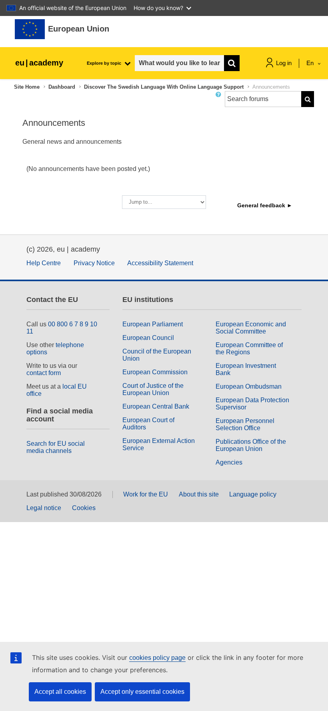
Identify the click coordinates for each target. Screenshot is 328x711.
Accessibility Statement (160, 263)
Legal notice (43, 507)
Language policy (252, 494)
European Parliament (152, 324)
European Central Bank (155, 406)
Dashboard (61, 87)
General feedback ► (264, 205)
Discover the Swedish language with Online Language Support (164, 87)
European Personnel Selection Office (245, 424)
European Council (148, 337)
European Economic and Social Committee (251, 328)
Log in (284, 63)
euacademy (39, 62)
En (310, 63)
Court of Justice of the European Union (153, 389)
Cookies (84, 507)
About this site (199, 494)
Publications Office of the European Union (251, 445)
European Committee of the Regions (249, 349)
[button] (220, 102)
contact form (43, 372)
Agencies (229, 462)
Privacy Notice (94, 263)
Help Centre (43, 263)
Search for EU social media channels (55, 447)
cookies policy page (157, 657)
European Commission (155, 372)
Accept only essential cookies (142, 691)
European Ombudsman (249, 386)
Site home (27, 87)
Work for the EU (145, 494)
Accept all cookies (60, 691)
